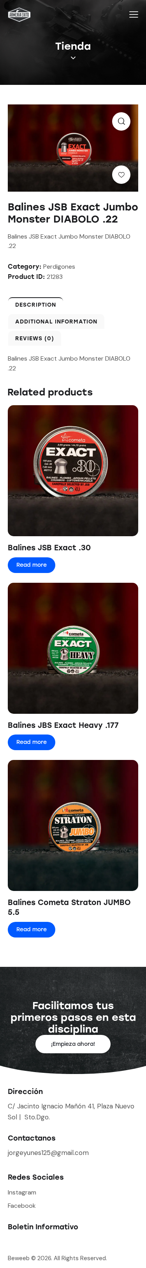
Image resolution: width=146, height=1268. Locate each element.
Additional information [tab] (56, 321)
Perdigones (59, 266)
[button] (121, 121)
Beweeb (19, 1258)
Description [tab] (35, 305)
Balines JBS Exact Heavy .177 (63, 725)
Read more (31, 565)
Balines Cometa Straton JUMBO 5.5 (69, 907)
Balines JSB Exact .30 (49, 547)
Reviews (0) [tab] (34, 338)
